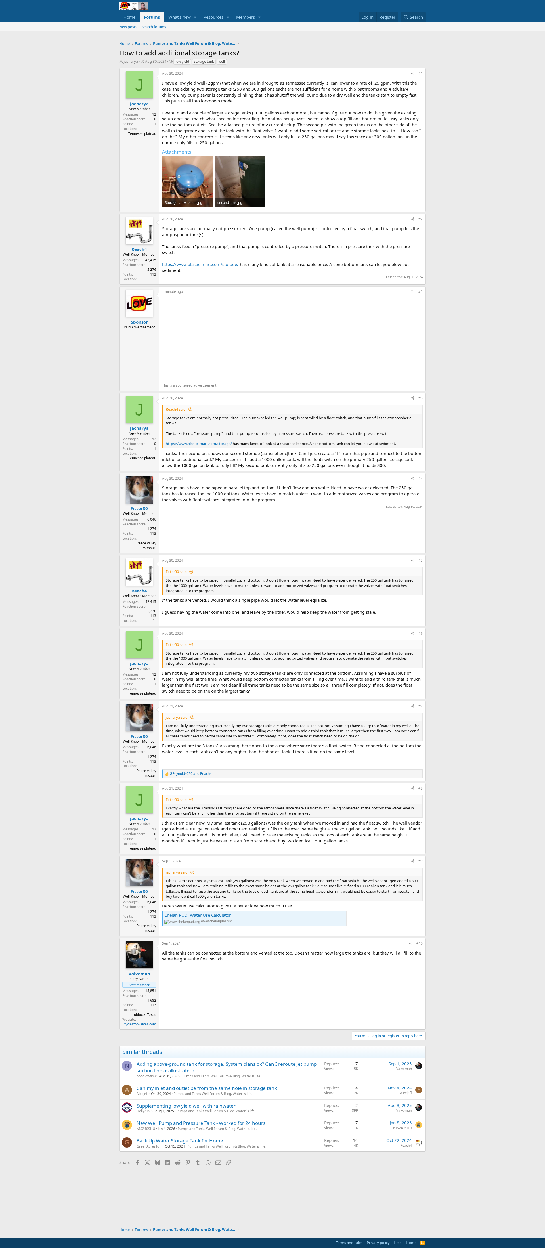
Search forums (154, 26)
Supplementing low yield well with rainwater (186, 1105)
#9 (420, 861)
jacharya (131, 61)
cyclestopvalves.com (140, 1024)
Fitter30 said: (176, 571)
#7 (420, 706)
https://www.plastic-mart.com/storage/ (200, 264)
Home (129, 17)
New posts (128, 26)
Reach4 (406, 1145)
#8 (420, 788)
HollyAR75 (145, 1111)
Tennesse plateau (142, 133)
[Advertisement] (209, 338)
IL (154, 279)
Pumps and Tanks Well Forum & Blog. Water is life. (221, 1076)
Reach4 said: (176, 409)
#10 (419, 943)
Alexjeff (142, 1093)
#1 (420, 73)
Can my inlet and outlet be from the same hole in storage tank (207, 1088)
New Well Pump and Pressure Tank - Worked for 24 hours (201, 1123)
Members (245, 17)
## (420, 291)
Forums (152, 17)
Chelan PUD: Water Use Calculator (197, 915)
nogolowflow (146, 1076)
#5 (420, 560)
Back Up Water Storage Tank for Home (180, 1140)
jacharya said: (177, 717)
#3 (420, 398)
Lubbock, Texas (144, 1014)
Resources (213, 17)
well (222, 61)
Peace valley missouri (146, 545)
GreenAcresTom (149, 1146)
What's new (179, 17)
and (191, 773)
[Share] (412, 73)
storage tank (204, 61)
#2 (420, 219)
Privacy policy (378, 1242)
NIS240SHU (146, 1128)
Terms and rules (349, 1242)
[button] (195, 17)
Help (398, 1242)
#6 (420, 633)
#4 (420, 478)
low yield (182, 61)
